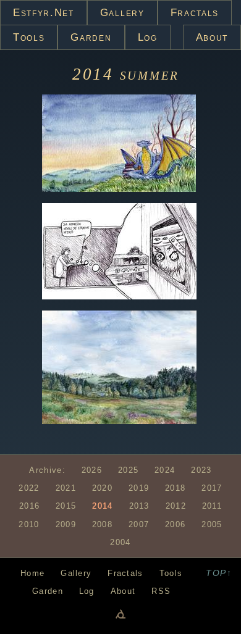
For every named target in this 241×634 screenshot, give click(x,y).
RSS (161, 591)
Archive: (47, 470)
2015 (66, 506)
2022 (29, 488)
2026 (92, 470)
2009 (66, 524)
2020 (102, 488)
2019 (139, 488)
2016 (29, 506)
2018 (175, 488)
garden (90, 37)
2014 (96, 74)
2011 (212, 506)
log (148, 37)
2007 (139, 524)
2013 (139, 506)
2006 (175, 524)
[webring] (120, 614)
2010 (29, 524)
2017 (211, 488)
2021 (66, 488)
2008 (102, 524)
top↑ (219, 573)
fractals (195, 13)
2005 (211, 524)
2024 (164, 470)
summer (149, 74)
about (212, 37)
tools (28, 37)
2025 (128, 470)
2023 (201, 470)
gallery (122, 13)
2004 (120, 542)
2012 (176, 506)
